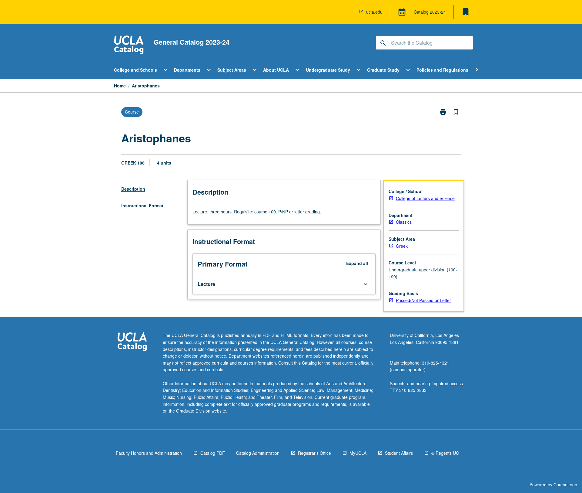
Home (120, 86)
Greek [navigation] (402, 246)
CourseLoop (565, 484)
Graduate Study (383, 70)
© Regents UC (445, 453)
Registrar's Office (314, 453)
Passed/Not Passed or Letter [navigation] (423, 300)
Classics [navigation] (404, 222)
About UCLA (276, 70)
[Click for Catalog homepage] (129, 45)
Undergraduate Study (328, 70)
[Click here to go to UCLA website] (132, 342)
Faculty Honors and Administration (149, 453)
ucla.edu (374, 12)
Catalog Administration (257, 453)
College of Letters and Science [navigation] (425, 198)
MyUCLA (358, 453)
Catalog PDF (212, 453)
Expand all (357, 263)
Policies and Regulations (442, 70)
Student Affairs (399, 453)
